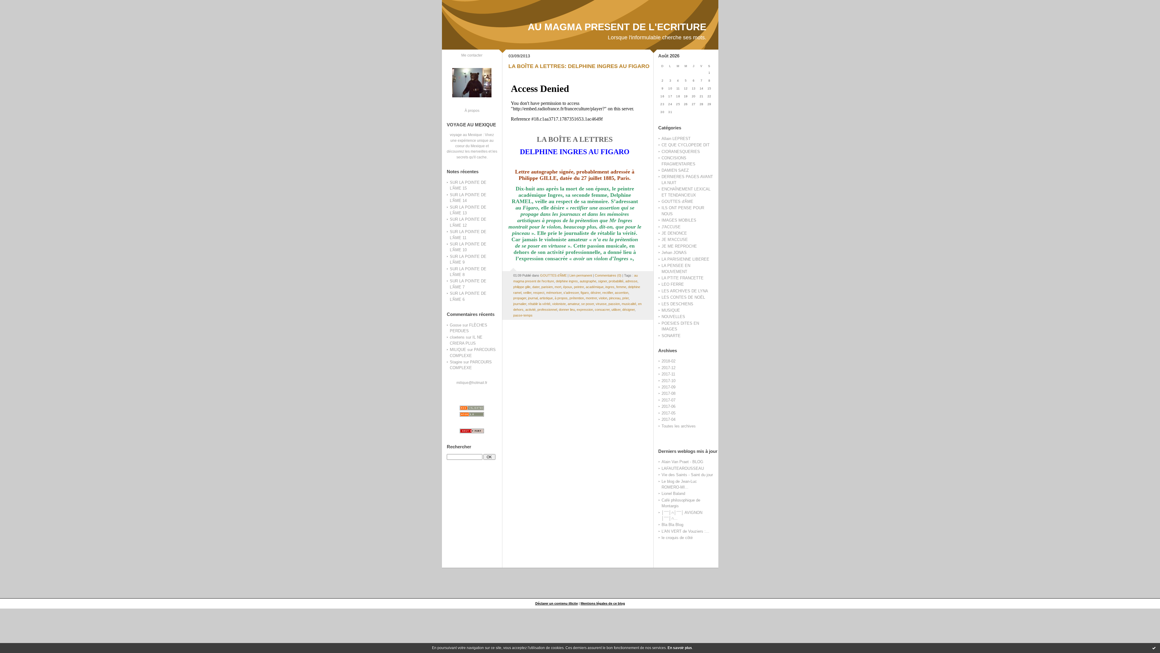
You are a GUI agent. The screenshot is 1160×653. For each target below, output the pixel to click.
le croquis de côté (677, 537)
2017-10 (668, 380)
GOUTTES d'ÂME (677, 201)
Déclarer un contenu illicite (556, 603)
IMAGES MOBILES (679, 220)
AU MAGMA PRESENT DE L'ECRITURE (617, 26)
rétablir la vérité (539, 304)
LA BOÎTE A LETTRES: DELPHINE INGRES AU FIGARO (578, 66)
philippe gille (521, 287)
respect (538, 292)
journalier (519, 304)
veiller (527, 292)
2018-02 (668, 361)
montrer (591, 298)
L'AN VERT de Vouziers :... (685, 531)
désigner (628, 309)
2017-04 (668, 419)
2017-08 (668, 393)
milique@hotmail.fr (471, 383)
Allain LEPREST (676, 138)
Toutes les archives (679, 426)
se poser (587, 304)
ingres (609, 287)
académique (595, 287)
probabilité (616, 281)
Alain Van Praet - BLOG (682, 462)
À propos (472, 110)
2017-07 (668, 400)
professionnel (547, 309)
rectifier (607, 292)
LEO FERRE (673, 284)
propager (519, 298)
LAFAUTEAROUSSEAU (683, 468)
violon (603, 298)
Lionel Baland (673, 493)
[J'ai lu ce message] (1154, 647)
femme (621, 287)
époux (567, 287)
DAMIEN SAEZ (675, 170)
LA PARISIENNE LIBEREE (685, 259)
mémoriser (554, 292)
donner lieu (567, 309)
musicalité (629, 304)
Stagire (456, 362)
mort (558, 287)
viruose (601, 304)
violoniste (559, 304)
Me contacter (471, 55)
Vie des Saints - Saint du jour (687, 475)
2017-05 (668, 413)
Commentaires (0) (608, 275)
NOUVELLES (673, 316)
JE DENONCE (674, 233)
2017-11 (668, 374)
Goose (455, 325)
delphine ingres (567, 281)
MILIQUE (458, 349)
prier (625, 298)
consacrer (602, 309)
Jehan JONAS (674, 252)
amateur (573, 304)
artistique (546, 298)
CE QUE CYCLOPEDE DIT (686, 145)
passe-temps (523, 315)
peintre (579, 287)
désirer (596, 292)
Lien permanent (580, 275)
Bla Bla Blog (672, 524)
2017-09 (668, 387)
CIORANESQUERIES (681, 151)
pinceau (614, 298)
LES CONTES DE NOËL (683, 297)
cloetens (457, 337)
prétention (576, 298)
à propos (561, 298)
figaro (585, 292)
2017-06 (668, 406)
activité (530, 309)
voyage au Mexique (466, 135)
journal (533, 298)
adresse (631, 281)
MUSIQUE (671, 310)
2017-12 (668, 367)
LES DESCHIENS (677, 304)
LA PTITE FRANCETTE (683, 278)
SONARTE (671, 335)
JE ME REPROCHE (679, 246)
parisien (547, 287)
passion (614, 304)
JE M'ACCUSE (675, 239)
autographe (588, 281)
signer (602, 281)
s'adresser (571, 292)
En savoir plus (680, 648)
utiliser (615, 309)
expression (585, 309)
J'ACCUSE (671, 227)
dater (536, 287)
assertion (621, 292)
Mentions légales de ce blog (603, 603)
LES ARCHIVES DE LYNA (685, 291)
